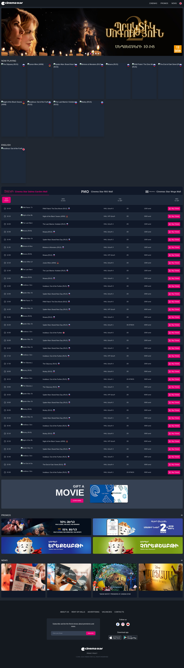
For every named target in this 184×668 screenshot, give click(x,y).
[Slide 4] (95, 53)
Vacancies (107, 612)
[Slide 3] (93, 53)
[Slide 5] (98, 53)
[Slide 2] (90, 53)
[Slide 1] (88, 53)
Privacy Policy (92, 653)
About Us (64, 612)
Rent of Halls (78, 612)
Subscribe (91, 633)
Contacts (119, 612)
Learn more (77, 500)
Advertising (93, 612)
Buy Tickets (175, 208)
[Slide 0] (85, 53)
